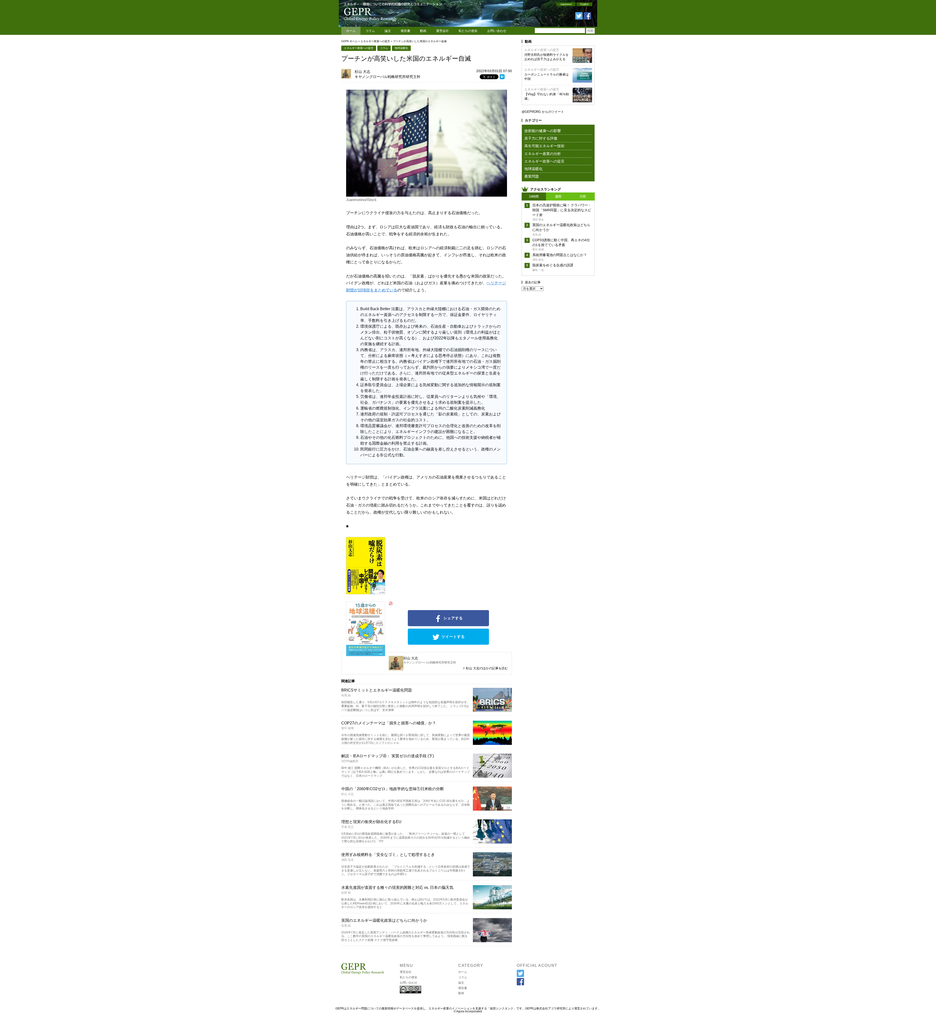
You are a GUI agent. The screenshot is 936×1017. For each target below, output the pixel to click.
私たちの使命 (468, 31)
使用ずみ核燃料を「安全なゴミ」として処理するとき (388, 855)
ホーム (351, 31)
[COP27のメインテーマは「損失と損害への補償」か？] (492, 743)
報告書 (405, 31)
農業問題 (531, 176)
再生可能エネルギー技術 (544, 146)
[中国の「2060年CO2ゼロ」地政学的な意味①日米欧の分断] (492, 809)
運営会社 (442, 31)
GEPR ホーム (349, 41)
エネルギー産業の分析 (542, 154)
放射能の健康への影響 (542, 131)
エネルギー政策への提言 (375, 41)
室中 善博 (347, 728)
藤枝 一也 (538, 270)
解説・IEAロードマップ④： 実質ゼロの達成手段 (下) (387, 756)
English (584, 4)
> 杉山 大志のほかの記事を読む (485, 668)
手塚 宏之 (347, 827)
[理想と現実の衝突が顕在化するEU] (492, 842)
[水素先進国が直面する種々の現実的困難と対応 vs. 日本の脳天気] (492, 908)
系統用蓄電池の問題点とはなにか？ (559, 255)
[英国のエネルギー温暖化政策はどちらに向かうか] (492, 940)
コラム (370, 31)
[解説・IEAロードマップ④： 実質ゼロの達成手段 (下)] (492, 776)
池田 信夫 (347, 860)
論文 (388, 31)
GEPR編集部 (349, 761)
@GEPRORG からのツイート (543, 112)
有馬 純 (346, 695)
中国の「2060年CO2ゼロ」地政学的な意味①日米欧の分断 (392, 789)
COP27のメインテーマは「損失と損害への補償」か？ (388, 723)
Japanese (566, 4)
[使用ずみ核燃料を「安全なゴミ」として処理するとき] (492, 875)
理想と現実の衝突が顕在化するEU (371, 822)
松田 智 (346, 892)
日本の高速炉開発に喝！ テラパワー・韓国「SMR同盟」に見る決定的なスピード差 (561, 210)
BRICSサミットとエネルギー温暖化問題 (376, 690)
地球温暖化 (401, 48)
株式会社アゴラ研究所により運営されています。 (568, 1008)
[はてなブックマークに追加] (502, 77)
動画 (423, 31)
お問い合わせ (496, 31)
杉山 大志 (362, 71)
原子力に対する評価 (540, 138)
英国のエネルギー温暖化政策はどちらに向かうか (384, 920)
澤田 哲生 (538, 219)
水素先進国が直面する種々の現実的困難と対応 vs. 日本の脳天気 (397, 887)
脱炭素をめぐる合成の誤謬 (552, 265)
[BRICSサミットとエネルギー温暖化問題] (492, 710)
